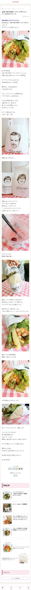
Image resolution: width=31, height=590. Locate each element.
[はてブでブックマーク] (14, 469)
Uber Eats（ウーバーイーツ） (11, 20)
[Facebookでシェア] (12, 469)
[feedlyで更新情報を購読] (14, 475)
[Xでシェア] (9, 469)
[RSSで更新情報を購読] (17, 475)
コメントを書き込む (15, 578)
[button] (22, 469)
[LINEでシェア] (17, 469)
